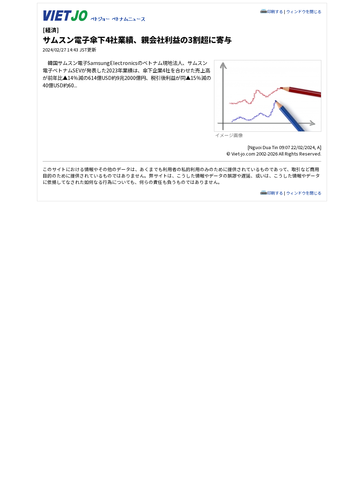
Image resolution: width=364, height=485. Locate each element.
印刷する (275, 11)
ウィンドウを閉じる (303, 11)
